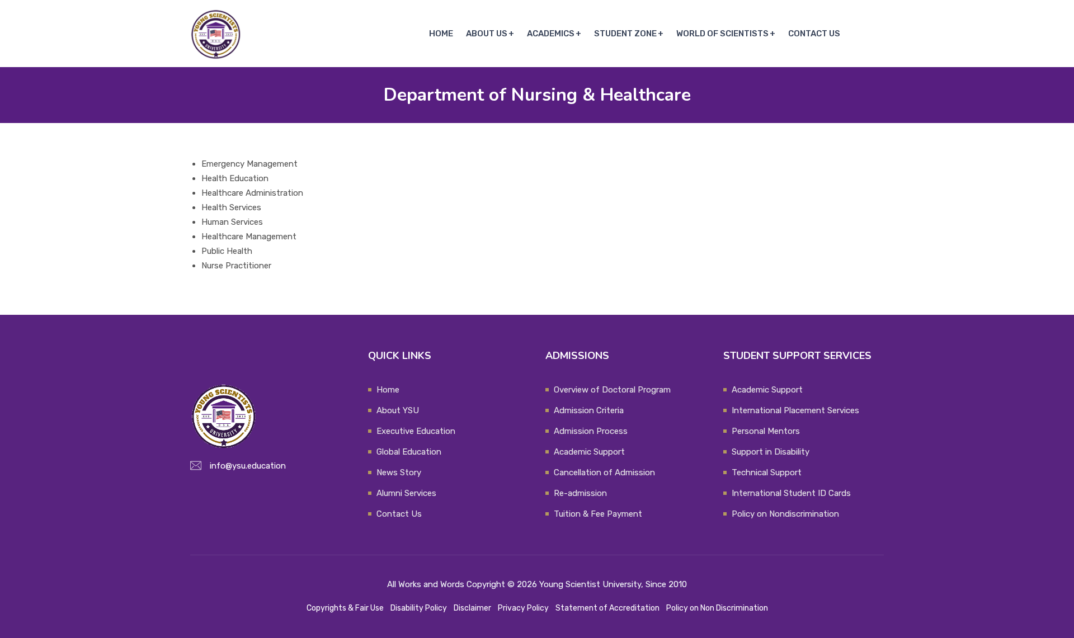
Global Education (408, 452)
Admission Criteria (589, 410)
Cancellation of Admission (604, 472)
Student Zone (625, 34)
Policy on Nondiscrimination (785, 514)
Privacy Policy (523, 608)
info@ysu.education (248, 466)
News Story (398, 472)
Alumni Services (406, 493)
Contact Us (814, 34)
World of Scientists (722, 34)
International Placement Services (795, 410)
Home (441, 34)
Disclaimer (472, 608)
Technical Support (767, 472)
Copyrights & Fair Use (345, 608)
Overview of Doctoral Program (612, 390)
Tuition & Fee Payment (598, 514)
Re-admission (580, 493)
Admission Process (591, 431)
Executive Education (415, 431)
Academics (550, 34)
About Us (486, 34)
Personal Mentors (766, 431)
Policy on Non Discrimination (717, 608)
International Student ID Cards (791, 493)
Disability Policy (418, 608)
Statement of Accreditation (607, 608)
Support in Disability (770, 452)
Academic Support (589, 452)
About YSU (397, 410)
